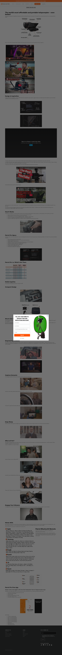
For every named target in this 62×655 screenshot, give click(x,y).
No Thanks (22, 338)
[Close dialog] (47, 315)
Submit (22, 335)
